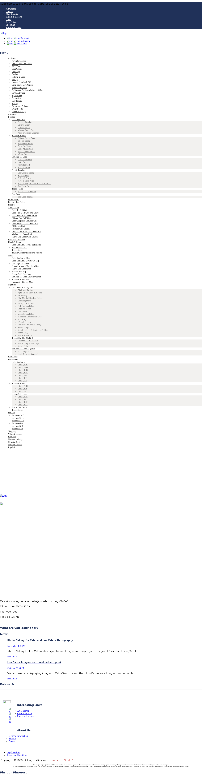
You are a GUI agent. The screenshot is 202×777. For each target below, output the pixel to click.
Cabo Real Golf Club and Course (25, 213)
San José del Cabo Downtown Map (26, 277)
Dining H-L (23, 373)
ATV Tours (16, 66)
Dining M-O (23, 375)
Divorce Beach (24, 125)
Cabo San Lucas (18, 119)
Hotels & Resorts (14, 17)
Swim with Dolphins (20, 106)
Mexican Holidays (25, 716)
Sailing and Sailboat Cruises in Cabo (27, 90)
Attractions (11, 9)
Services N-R (17, 426)
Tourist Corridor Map (21, 279)
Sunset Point (23, 346)
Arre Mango (23, 295)
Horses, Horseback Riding (23, 82)
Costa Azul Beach (25, 159)
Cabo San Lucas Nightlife (22, 287)
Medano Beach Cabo (26, 130)
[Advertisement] (101, 471)
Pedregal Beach (24, 178)
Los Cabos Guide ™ (62, 760)
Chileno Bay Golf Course (22, 218)
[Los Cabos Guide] (4, 33)
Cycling (15, 74)
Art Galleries (23, 710)
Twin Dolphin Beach (26, 151)
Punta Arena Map (19, 271)
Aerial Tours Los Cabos (22, 63)
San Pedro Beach (25, 186)
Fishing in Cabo (18, 77)
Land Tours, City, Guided (22, 85)
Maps (10, 255)
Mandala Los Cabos (26, 314)
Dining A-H (23, 386)
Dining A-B (23, 365)
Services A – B (18, 415)
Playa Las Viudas (25, 146)
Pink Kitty (22, 319)
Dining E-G (23, 370)
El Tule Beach (24, 141)
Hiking (15, 79)
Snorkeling (16, 98)
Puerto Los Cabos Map (21, 269)
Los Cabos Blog (24, 713)
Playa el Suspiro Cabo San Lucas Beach (34, 183)
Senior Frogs (23, 327)
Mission (12, 738)
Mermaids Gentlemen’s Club (30, 317)
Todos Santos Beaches (27, 191)
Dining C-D (23, 367)
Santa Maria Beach (25, 149)
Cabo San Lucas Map (21, 258)
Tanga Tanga (23, 333)
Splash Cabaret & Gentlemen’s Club (33, 330)
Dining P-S (22, 378)
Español (11, 447)
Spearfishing (17, 95)
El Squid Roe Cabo (26, 303)
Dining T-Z (22, 381)
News (8, 19)
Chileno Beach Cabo (26, 138)
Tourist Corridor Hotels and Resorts (27, 253)
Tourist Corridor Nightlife (23, 338)
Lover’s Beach (24, 127)
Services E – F (18, 421)
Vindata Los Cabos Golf (22, 234)
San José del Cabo (19, 157)
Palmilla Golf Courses (21, 229)
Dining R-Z (23, 405)
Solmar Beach (23, 175)
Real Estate (11, 22)
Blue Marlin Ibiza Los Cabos (30, 298)
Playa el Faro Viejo (26, 181)
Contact (9, 11)
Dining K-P (23, 402)
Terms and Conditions (17, 755)
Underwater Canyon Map (22, 282)
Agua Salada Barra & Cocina (30, 293)
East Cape (16, 194)
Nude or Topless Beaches (28, 133)
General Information (18, 736)
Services (11, 413)
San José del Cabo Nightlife (23, 349)
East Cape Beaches (25, 197)
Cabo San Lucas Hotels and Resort (26, 245)
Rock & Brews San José (28, 354)
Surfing (15, 103)
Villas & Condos (13, 27)
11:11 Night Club (25, 351)
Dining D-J (22, 399)
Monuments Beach (25, 143)
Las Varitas (22, 311)
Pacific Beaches (18, 170)
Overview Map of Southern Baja (25, 266)
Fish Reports (12, 14)
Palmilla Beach (24, 165)
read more (12, 656)
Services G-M (17, 423)
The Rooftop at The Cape (28, 343)
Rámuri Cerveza (24, 322)
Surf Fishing (17, 101)
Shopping (10, 25)
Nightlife (12, 285)
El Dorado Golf (18, 226)
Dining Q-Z (23, 391)
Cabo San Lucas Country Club (24, 215)
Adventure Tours (19, 61)
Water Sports (17, 109)
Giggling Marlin (24, 309)
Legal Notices (13, 752)
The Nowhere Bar (25, 335)
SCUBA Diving (18, 93)
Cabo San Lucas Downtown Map (25, 261)
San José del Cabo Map (21, 274)
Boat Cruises (17, 69)
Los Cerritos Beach (26, 173)
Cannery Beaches (25, 122)
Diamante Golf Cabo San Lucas (25, 223)
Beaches (11, 117)
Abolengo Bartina (25, 290)
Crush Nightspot (24, 301)
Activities (12, 58)
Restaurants (13, 359)
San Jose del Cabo (19, 247)
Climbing (16, 71)
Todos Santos (17, 189)
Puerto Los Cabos (19, 407)
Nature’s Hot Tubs (19, 87)
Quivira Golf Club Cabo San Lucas (26, 231)
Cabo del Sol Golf (19, 210)
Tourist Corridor (19, 135)
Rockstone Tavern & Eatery (29, 325)
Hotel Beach (23, 162)
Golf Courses (13, 207)
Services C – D (18, 418)
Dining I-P (22, 389)
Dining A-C (23, 397)
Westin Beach (23, 154)
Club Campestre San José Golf (24, 221)
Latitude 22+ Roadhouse (28, 341)
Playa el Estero (24, 167)
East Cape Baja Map (20, 263)
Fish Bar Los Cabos (26, 306)
